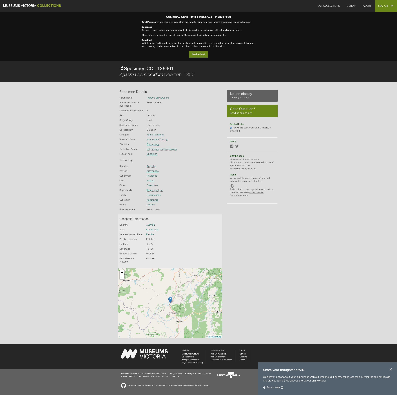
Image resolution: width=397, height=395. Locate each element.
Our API (351, 6)
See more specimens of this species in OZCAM (250, 129)
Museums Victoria (32, 5)
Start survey (273, 387)
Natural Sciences (155, 135)
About (367, 6)
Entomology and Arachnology (162, 149)
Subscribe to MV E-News (221, 360)
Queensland (152, 230)
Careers (243, 354)
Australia (150, 225)
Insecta (150, 181)
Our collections (328, 6)
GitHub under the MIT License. (196, 385)
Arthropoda (153, 171)
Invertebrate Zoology (157, 139)
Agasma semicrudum (158, 98)
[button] (386, 6)
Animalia (151, 166)
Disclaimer (155, 376)
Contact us (174, 376)
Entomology (153, 144)
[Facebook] (232, 146)
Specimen (152, 154)
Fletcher (150, 234)
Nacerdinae (152, 200)
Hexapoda (152, 176)
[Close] (391, 370)
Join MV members (218, 354)
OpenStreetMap (214, 336)
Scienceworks (188, 357)
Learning (243, 357)
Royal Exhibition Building (192, 363)
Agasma (151, 205)
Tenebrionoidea (155, 190)
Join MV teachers (218, 357)
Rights (165, 376)
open (247, 178)
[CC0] (232, 186)
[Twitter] (237, 146)
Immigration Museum (190, 360)
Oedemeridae (154, 195)
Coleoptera (152, 185)
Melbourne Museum (190, 354)
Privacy (146, 376)
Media (242, 360)
